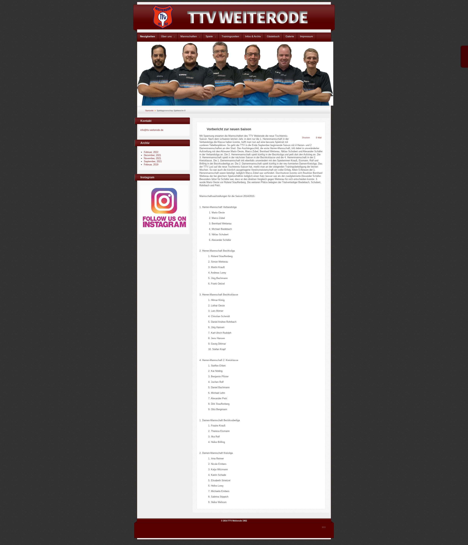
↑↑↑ (324, 527)
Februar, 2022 (151, 152)
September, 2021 (153, 161)
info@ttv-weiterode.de (151, 130)
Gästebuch (273, 36)
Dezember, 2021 (152, 155)
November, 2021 (152, 158)
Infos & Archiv (253, 36)
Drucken (306, 137)
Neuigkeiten (147, 36)
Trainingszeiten (230, 36)
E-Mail (318, 137)
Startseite (149, 110)
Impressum (306, 36)
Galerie (290, 36)
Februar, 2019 (151, 164)
